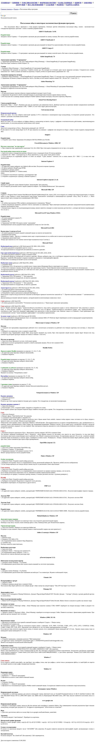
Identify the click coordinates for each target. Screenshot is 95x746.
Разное (16, 9)
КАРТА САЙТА (72, 5)
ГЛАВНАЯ (5, 3)
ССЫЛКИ (50, 5)
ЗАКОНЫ (88, 3)
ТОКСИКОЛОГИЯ (29, 3)
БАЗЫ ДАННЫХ (65, 3)
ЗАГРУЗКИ (20, 5)
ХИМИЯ (15, 3)
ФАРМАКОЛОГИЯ (48, 3)
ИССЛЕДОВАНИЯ (35, 5)
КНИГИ (78, 3)
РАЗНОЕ (60, 5)
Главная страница (6, 9)
